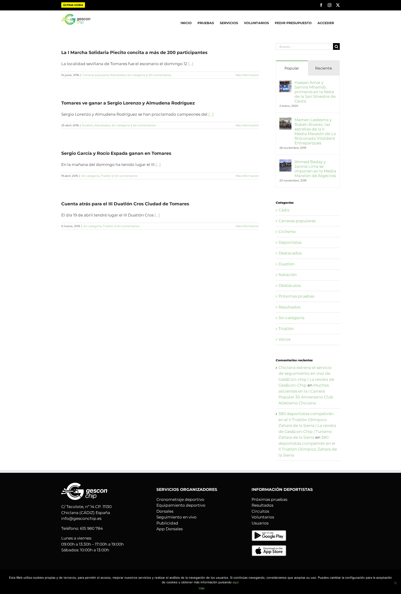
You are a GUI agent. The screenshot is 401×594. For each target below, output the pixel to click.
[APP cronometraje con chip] (269, 532)
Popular (292, 68)
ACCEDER (325, 23)
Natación (287, 274)
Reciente (323, 68)
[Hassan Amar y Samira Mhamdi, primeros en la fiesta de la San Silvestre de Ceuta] (285, 83)
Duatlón (87, 125)
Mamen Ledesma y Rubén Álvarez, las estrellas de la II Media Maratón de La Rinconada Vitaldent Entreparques (315, 131)
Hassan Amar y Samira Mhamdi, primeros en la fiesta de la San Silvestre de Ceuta (315, 91)
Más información (247, 75)
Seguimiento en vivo (176, 517)
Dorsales (164, 511)
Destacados (290, 253)
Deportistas (289, 242)
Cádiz (284, 210)
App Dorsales (169, 529)
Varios (284, 339)
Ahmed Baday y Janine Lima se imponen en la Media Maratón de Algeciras (315, 168)
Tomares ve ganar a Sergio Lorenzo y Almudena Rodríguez (128, 103)
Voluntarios (263, 517)
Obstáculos (289, 285)
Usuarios (260, 523)
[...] (190, 63)
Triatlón (106, 176)
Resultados (118, 75)
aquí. (236, 582)
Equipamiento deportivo (180, 505)
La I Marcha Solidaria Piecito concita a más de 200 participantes (134, 52)
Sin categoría (136, 75)
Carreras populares (95, 75)
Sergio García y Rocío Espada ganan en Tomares (116, 153)
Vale (202, 588)
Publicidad (167, 523)
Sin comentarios (160, 75)
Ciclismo (287, 231)
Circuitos (260, 511)
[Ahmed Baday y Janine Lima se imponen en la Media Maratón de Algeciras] (285, 162)
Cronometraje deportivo (180, 499)
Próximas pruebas (296, 296)
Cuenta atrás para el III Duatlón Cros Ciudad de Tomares (125, 203)
